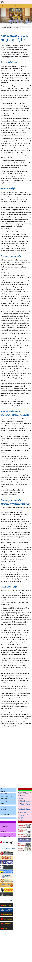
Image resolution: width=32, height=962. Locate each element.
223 (19, 27)
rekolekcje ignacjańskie (6, 801)
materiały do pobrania (6, 796)
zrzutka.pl (3, 831)
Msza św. (21, 818)
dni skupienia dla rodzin (24, 793)
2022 (15, 27)
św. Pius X (3, 809)
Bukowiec (23, 812)
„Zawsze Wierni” (5, 798)
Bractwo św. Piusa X (6, 807)
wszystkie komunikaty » (24, 821)
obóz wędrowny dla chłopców (25, 801)
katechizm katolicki (5, 812)
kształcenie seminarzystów (7, 833)
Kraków (25, 803)
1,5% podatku (4, 826)
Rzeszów (23, 795)
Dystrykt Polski (4, 818)
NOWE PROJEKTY (5, 836)
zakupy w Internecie (6, 829)
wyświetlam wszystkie (25, 790)
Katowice (23, 817)
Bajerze (25, 808)
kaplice (3, 791)
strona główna (4, 788)
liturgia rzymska (5, 814)
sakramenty (4, 793)
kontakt (3, 803)
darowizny (3, 824)
